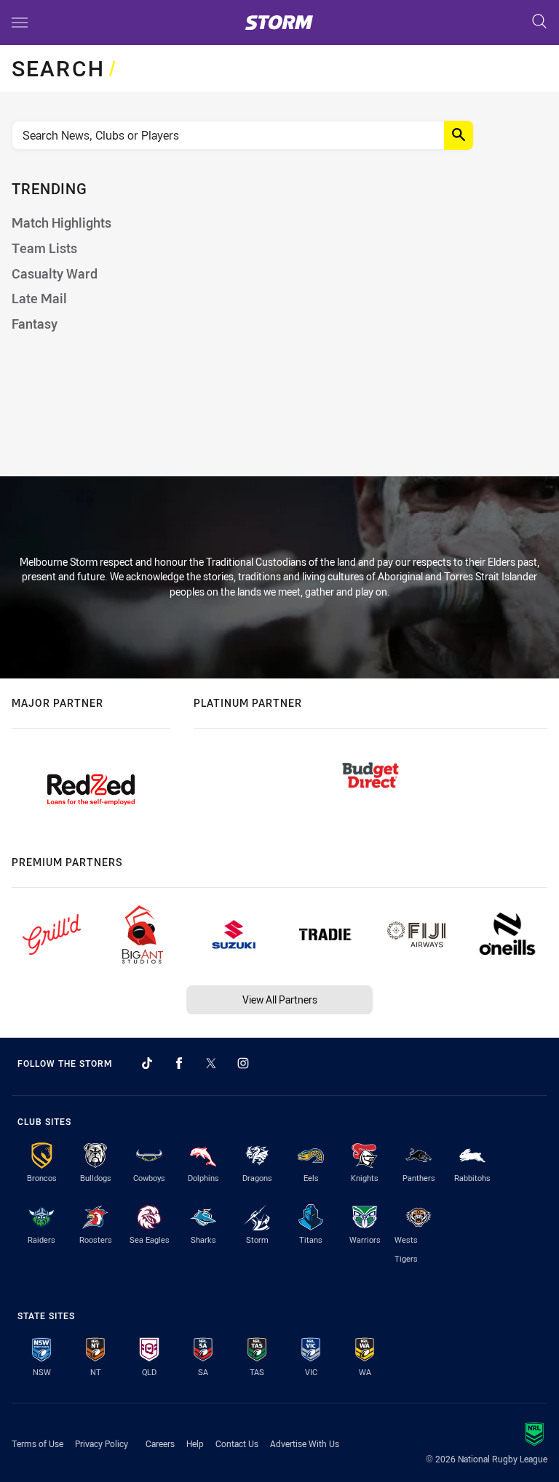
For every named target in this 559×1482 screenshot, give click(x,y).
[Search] (539, 22)
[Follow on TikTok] (147, 1063)
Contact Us (236, 1443)
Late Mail (39, 298)
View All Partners (279, 999)
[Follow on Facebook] (179, 1063)
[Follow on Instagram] (243, 1063)
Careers (160, 1443)
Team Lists (44, 248)
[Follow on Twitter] (211, 1063)
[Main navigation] (20, 23)
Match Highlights (61, 223)
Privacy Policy (101, 1443)
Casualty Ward (55, 273)
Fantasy (35, 324)
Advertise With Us (304, 1443)
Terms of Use (37, 1443)
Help (195, 1443)
